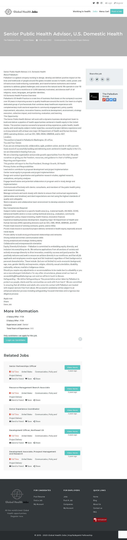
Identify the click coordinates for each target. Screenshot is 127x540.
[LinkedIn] (114, 99)
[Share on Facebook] (92, 79)
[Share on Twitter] (97, 79)
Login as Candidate (15, 340)
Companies (68, 504)
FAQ (95, 512)
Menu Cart (104, 11)
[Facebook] (107, 99)
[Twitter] (111, 99)
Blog (95, 500)
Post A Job (68, 500)
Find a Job (38, 500)
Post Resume (39, 497)
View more (72, 367)
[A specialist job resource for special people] (21, 11)
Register (119, 3)
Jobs (95, 11)
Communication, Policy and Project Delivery (71, 40)
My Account (39, 504)
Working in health (82, 11)
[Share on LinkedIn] (102, 79)
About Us (97, 504)
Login (109, 3)
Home (95, 497)
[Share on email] (108, 79)
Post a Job (117, 11)
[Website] (104, 99)
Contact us (97, 508)
